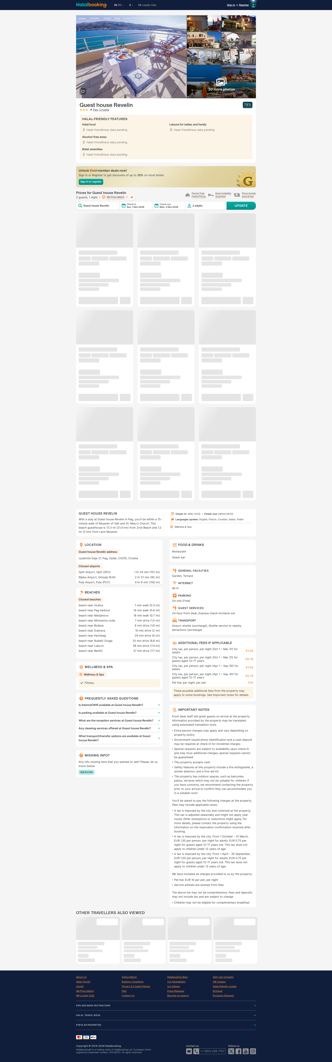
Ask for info (86, 772)
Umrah (80, 986)
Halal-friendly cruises (225, 986)
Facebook (238, 1051)
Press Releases (175, 991)
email (189, 1051)
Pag (117, 18)
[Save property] (83, 91)
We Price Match (85, 991)
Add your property (223, 977)
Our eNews (173, 986)
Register (244, 4)
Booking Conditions (133, 981)
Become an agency (178, 995)
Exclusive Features (223, 995)
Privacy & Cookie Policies (136, 986)
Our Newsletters (176, 981)
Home (82, 18)
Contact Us (128, 995)
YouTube (246, 1051)
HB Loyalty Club (147, 4)
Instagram (253, 1051)
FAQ (124, 991)
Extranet (217, 991)
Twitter (231, 1051)
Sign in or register (91, 181)
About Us (81, 977)
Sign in (231, 4)
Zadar (107, 18)
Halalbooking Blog (177, 977)
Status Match (129, 977)
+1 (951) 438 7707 (212, 1051)
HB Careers (219, 981)
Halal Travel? (83, 981)
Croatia (94, 18)
